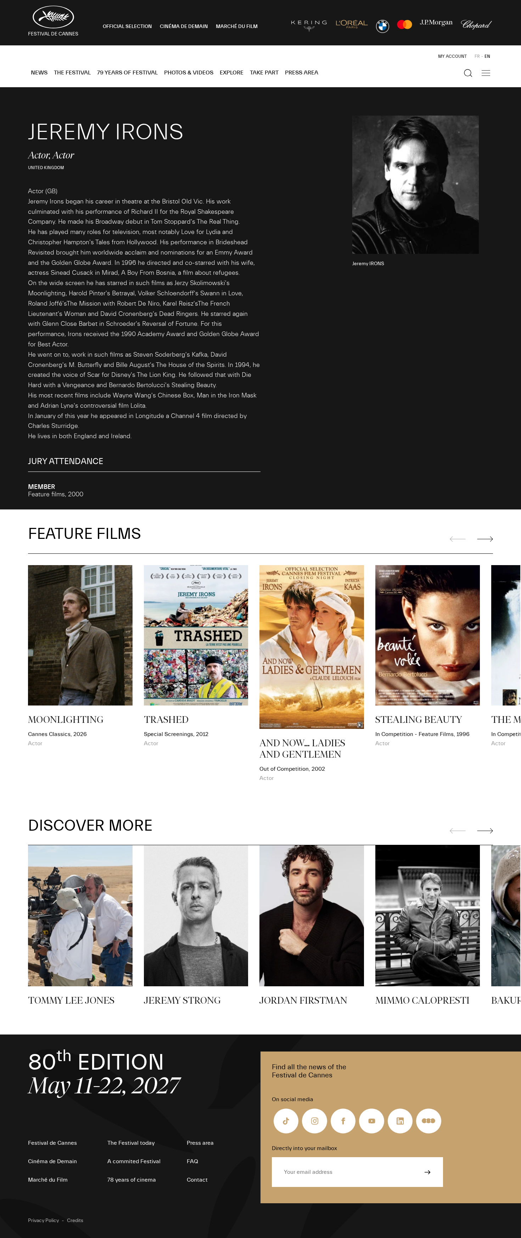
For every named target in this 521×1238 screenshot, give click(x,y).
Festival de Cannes (52, 1143)
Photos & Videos (188, 72)
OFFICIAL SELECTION (127, 26)
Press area (301, 72)
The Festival (72, 72)
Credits (75, 1220)
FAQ (192, 1161)
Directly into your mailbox (304, 1148)
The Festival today (131, 1143)
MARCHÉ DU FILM (237, 26)
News (39, 72)
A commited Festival (134, 1161)
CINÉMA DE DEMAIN (184, 26)
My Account (452, 56)
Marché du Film (48, 1180)
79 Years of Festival (127, 72)
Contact (197, 1180)
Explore (231, 72)
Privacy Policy (43, 1220)
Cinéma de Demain (52, 1161)
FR (477, 56)
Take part (264, 72)
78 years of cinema (131, 1180)
